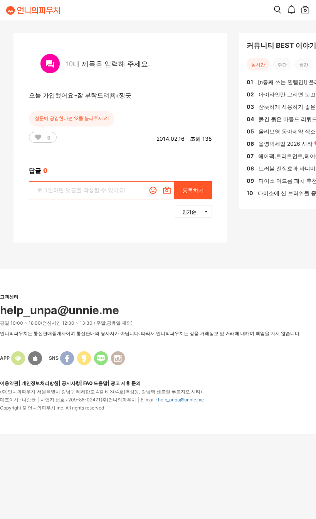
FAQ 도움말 (95, 383)
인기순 (189, 211)
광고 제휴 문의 (126, 383)
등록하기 (193, 190)
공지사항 (71, 383)
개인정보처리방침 (40, 383)
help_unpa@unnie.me (181, 400)
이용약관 (9, 383)
